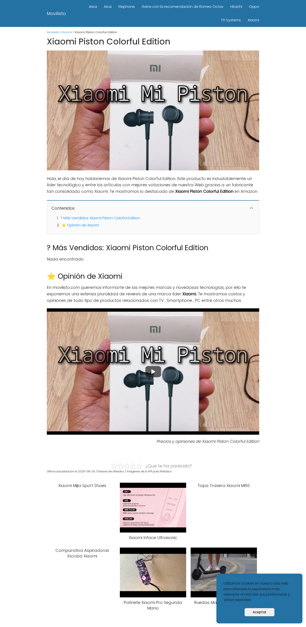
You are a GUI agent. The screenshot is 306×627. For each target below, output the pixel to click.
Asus (108, 6)
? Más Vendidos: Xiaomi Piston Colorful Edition (100, 218)
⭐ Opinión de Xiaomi (80, 225)
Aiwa (93, 6)
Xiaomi (253, 20)
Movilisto (56, 13)
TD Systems (231, 20)
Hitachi (236, 6)
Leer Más (259, 599)
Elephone (127, 6)
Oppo (254, 6)
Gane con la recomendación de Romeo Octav (183, 6)
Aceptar (259, 612)
